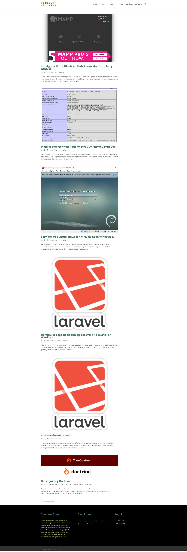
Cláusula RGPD (121, 523)
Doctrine (68, 484)
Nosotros (103, 4)
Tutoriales (129, 4)
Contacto (138, 4)
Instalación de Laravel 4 (56, 435)
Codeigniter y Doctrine (56, 481)
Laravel (51, 72)
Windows (65, 341)
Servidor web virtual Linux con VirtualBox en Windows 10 (77, 237)
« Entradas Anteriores (48, 502)
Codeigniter (53, 484)
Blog (121, 4)
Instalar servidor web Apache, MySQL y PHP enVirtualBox (78, 146)
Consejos (61, 484)
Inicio (95, 4)
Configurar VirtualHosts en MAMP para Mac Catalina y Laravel (76, 68)
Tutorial (61, 72)
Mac (56, 72)
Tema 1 (57, 150)
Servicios (112, 4)
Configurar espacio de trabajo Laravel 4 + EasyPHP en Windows (76, 336)
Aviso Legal (120, 521)
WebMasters (81, 484)
